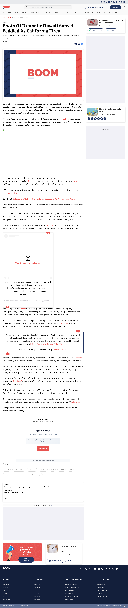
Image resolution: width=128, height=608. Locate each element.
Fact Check (6, 12)
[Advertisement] (43, 525)
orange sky (7, 475)
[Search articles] (26, 8)
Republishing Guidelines (72, 593)
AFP (6, 41)
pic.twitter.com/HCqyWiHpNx (53, 344)
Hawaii (6, 469)
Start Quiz (43, 449)
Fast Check (6, 587)
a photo (66, 119)
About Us (37, 584)
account (50, 225)
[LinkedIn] (98, 118)
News (57, 12)
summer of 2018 (10, 193)
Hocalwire (107, 605)
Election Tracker (21, 12)
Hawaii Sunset (18, 469)
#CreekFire (35, 344)
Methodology (38, 596)
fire (52, 469)
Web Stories (101, 12)
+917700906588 (56, 561)
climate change (36, 475)
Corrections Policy (71, 584)
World (9, 17)
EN (16, 2)
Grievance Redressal (71, 596)
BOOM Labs (100, 587)
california (32, 469)
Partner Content (102, 596)
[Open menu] (124, 7)
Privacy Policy (69, 599)
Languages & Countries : (9, 2)
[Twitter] (92, 118)
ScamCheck (35, 12)
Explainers (47, 12)
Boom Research (7, 602)
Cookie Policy (69, 590)
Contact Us (37, 587)
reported (64, 324)
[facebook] (89, 118)
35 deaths (77, 358)
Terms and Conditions (9, 605)
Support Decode (102, 590)
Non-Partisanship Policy (72, 587)
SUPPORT (115, 7)
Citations (99, 593)
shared (30, 181)
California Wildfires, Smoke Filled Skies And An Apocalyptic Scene (44, 199)
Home (4, 17)
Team (35, 590)
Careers (36, 593)
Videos (75, 12)
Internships (37, 599)
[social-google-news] (82, 43)
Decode (66, 12)
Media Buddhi (87, 12)
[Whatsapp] (95, 118)
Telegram (73, 561)
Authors (36, 602)
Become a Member (26, 559)
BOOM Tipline (101, 584)
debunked (75, 402)
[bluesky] (106, 2)
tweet (23, 309)
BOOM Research (114, 12)
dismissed (17, 381)
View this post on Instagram (27, 263)
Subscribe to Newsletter (96, 7)
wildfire (43, 469)
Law (4, 590)
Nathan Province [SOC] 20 (30, 301)
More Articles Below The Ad (42, 505)
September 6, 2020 (61, 350)
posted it (77, 181)
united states (21, 475)
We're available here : (94, 2)
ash (71, 469)
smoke (61, 469)
